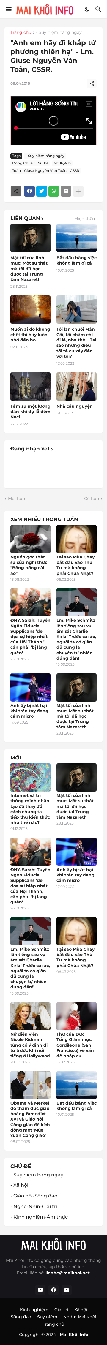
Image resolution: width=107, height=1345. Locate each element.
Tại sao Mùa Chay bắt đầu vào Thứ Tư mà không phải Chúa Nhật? (75, 565)
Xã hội (80, 1309)
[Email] (66, 191)
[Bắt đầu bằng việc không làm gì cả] (76, 238)
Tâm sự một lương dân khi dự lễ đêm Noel (30, 412)
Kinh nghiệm (34, 1309)
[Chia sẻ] (92, 83)
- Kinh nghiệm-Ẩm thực (39, 1217)
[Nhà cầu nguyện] (76, 386)
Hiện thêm (86, 218)
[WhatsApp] (53, 191)
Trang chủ (20, 32)
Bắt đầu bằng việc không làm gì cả (76, 260)
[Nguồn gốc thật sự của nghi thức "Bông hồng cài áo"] (30, 539)
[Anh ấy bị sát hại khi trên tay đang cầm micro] (30, 687)
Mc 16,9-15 (62, 163)
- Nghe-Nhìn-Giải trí (33, 1206)
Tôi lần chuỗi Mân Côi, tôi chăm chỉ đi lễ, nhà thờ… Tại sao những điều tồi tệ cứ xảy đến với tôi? (76, 343)
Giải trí (61, 1309)
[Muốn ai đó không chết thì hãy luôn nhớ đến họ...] (30, 309)
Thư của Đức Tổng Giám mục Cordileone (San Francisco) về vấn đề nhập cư (75, 1044)
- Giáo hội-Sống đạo (33, 1196)
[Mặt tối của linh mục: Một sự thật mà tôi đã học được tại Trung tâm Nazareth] (30, 238)
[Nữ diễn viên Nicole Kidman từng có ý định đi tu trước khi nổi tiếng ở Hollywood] (30, 1016)
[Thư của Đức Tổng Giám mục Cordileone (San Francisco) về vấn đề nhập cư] (76, 1016)
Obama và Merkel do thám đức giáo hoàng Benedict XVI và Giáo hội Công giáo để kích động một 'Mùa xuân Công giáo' (30, 1119)
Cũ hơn (91, 498)
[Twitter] (41, 191)
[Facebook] (29, 191)
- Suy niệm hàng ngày (59, 32)
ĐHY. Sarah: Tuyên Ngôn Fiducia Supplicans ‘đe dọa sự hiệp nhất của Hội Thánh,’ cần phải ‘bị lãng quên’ (30, 636)
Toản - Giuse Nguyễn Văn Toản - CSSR (45, 170)
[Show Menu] (8, 9)
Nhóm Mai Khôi (79, 1316)
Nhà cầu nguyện (74, 406)
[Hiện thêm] (78, 191)
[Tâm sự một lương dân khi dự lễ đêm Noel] (30, 386)
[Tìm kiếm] (99, 9)
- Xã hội (19, 1185)
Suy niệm (47, 1316)
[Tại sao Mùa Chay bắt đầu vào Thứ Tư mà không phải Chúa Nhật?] (76, 539)
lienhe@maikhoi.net (67, 1273)
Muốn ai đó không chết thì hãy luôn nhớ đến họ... (30, 335)
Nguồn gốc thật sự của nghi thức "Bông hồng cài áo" (28, 565)
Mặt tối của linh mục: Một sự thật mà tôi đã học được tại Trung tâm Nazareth (29, 268)
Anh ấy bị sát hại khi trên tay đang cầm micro (29, 711)
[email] (67, 1290)
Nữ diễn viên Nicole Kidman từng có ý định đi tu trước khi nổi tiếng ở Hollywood (30, 1044)
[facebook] (53, 1290)
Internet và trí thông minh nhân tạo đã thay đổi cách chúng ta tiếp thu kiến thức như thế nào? (30, 809)
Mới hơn (16, 498)
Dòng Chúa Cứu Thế (30, 163)
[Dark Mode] (87, 9)
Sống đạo (21, 1316)
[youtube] (40, 1290)
